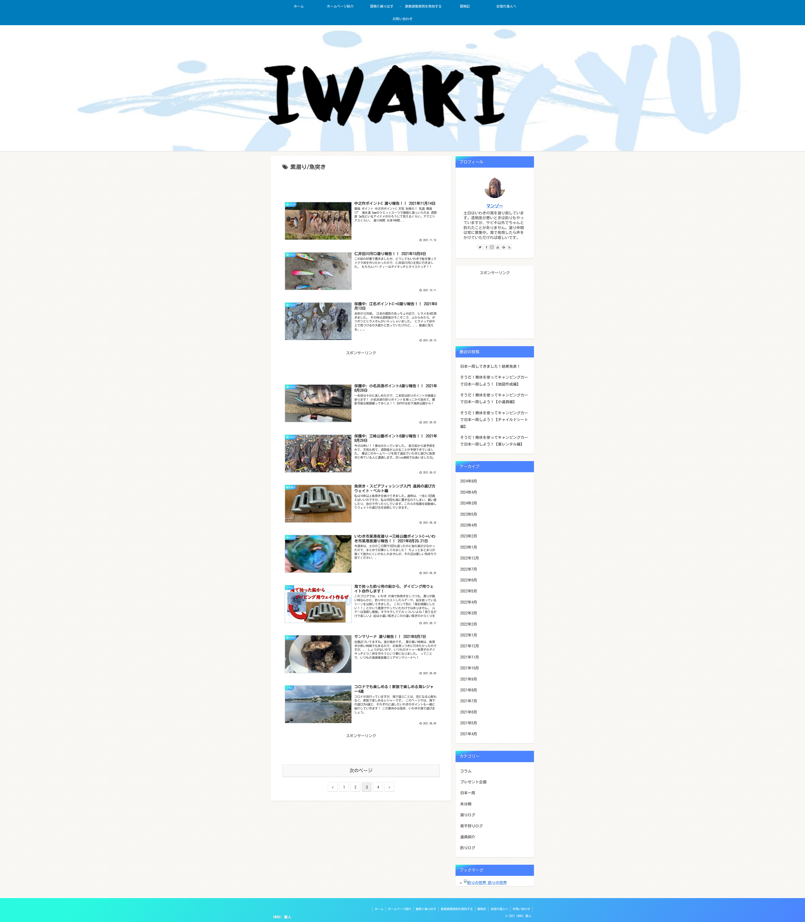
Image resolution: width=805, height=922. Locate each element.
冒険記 (481, 909)
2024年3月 (468, 503)
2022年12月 (469, 558)
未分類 (465, 804)
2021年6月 (468, 712)
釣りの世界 (496, 882)
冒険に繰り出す (426, 909)
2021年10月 (469, 668)
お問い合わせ (521, 909)
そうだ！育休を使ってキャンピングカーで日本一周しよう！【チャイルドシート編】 (494, 419)
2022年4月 (468, 602)
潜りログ (467, 815)
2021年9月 (468, 679)
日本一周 (467, 793)
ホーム (379, 909)
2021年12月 (469, 646)
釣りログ (467, 848)
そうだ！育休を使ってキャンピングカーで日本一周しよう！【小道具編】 (494, 398)
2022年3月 (468, 613)
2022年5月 (468, 591)
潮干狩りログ (471, 826)
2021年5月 (468, 723)
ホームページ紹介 (399, 909)
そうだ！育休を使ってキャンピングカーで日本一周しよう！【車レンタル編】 (494, 441)
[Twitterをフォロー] (480, 247)
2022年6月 (468, 580)
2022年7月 (468, 569)
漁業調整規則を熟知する (457, 909)
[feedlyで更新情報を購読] (503, 247)
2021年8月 (468, 690)
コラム (465, 771)
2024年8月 (468, 481)
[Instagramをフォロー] (491, 247)
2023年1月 (468, 547)
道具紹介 (467, 837)
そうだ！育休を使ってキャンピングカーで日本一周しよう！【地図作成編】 (494, 380)
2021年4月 (468, 734)
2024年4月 (468, 492)
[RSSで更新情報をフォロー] (509, 247)
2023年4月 (468, 525)
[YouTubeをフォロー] (497, 247)
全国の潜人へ (499, 909)
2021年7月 (468, 701)
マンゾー (494, 206)
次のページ (361, 770)
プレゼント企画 (473, 782)
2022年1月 (468, 635)
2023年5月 (468, 514)
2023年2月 (468, 536)
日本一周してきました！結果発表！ (490, 366)
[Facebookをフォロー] (485, 247)
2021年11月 (469, 657)
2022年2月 (468, 624)
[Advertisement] (361, 183)
